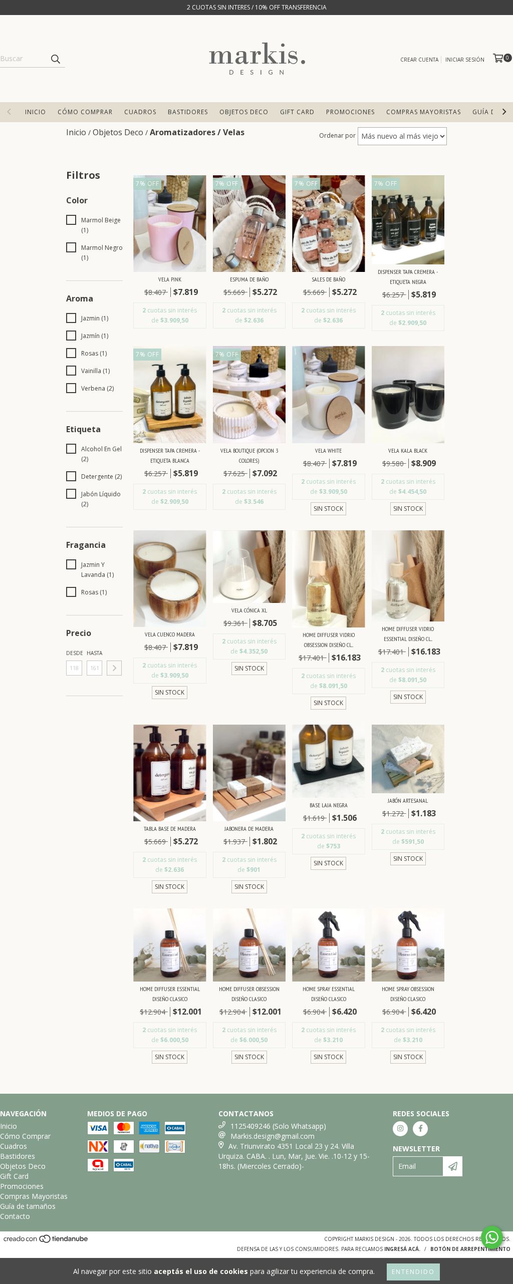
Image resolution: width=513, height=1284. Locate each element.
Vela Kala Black (407, 450)
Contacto (15, 1216)
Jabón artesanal (408, 800)
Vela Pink (169, 279)
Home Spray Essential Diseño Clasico (329, 994)
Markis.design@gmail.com (272, 1136)
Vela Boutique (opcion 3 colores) (249, 455)
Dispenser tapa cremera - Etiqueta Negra (408, 276)
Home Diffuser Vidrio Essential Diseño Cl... (408, 634)
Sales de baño (328, 279)
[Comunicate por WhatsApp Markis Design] (492, 1237)
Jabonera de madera (249, 828)
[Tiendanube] (46, 1241)
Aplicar (114, 668)
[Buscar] (55, 59)
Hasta (94, 653)
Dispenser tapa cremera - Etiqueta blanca (170, 455)
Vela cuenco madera (170, 634)
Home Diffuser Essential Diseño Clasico (170, 994)
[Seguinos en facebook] (420, 1128)
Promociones (350, 112)
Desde (74, 653)
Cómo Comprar (85, 112)
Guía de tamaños (28, 1206)
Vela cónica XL (249, 610)
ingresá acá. (402, 1248)
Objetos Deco (244, 112)
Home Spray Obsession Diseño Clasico (408, 994)
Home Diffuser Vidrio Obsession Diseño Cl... (329, 640)
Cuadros (140, 112)
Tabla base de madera (170, 828)
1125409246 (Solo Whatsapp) (278, 1126)
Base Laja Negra (329, 805)
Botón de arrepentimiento (470, 1248)
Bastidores (188, 112)
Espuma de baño (249, 279)
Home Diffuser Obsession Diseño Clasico (249, 994)
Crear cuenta (419, 59)
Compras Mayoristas (423, 112)
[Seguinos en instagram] (400, 1128)
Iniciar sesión (464, 59)
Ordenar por (337, 135)
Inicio (35, 112)
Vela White (328, 450)
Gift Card (297, 112)
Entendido (413, 1271)
